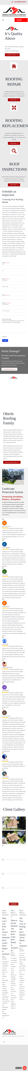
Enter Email (4, 280)
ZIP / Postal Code (5, 310)
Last (3, 270)
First (3, 264)
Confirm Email (5, 286)
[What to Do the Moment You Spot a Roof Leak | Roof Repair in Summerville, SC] (14, 914)
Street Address (5, 304)
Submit (5, 340)
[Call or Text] (25, 1068)
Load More (13, 904)
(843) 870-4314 (21, 2)
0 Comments (4, 958)
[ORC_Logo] (14, 6)
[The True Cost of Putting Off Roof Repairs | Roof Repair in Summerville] (22, 913)
